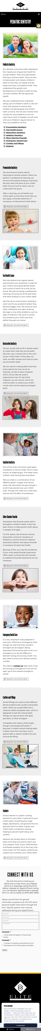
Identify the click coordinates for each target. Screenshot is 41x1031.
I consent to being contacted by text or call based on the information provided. (19, 944)
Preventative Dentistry (16, 127)
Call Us (11, 1029)
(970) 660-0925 (31, 893)
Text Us (32, 1029)
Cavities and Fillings (15, 143)
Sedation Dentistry (14, 135)
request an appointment (17, 206)
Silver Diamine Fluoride (16, 138)
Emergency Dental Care (16, 141)
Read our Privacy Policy (16, 1021)
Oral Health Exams (14, 130)
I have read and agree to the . (17, 936)
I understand (20, 1025)
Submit (5, 950)
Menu (3, 14)
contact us (18, 666)
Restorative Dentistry (15, 133)
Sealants (10, 146)
